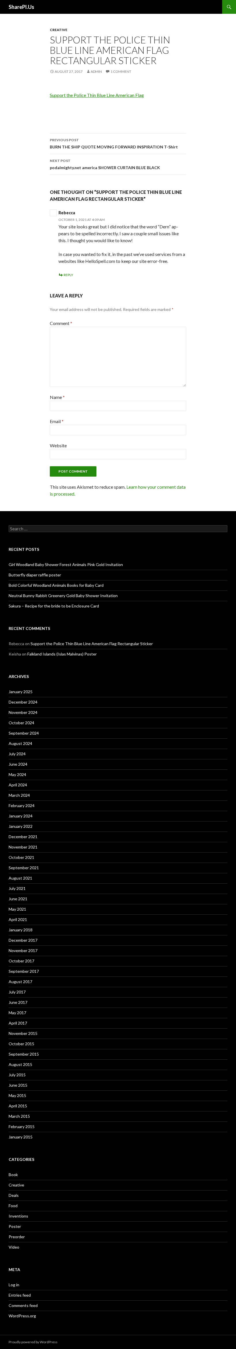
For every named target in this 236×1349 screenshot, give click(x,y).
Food (13, 1205)
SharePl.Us (21, 7)
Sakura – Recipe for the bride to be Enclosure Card (54, 605)
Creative (58, 30)
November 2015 (23, 1033)
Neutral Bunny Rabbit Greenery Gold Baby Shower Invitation (63, 595)
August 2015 (20, 1064)
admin (96, 71)
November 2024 (23, 712)
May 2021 (17, 909)
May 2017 (17, 1012)
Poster (15, 1226)
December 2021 (23, 836)
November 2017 (23, 950)
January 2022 (21, 826)
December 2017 (23, 940)
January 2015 (21, 1136)
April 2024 (18, 784)
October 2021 (21, 857)
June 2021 (18, 898)
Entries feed (20, 1295)
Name (57, 397)
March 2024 (19, 795)
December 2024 (23, 702)
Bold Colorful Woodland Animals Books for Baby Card (56, 585)
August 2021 (20, 878)
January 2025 (21, 691)
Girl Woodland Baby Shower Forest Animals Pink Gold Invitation (66, 564)
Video (14, 1247)
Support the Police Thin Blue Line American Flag (97, 95)
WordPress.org (22, 1315)
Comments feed (23, 1305)
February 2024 (22, 805)
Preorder (17, 1236)
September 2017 (24, 971)
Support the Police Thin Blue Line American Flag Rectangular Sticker (92, 643)
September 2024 (24, 733)
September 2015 (24, 1054)
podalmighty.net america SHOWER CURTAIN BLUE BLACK (105, 164)
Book (13, 1174)
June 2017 (18, 1002)
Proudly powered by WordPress (33, 1342)
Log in (14, 1284)
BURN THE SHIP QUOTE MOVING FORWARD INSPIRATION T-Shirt (114, 143)
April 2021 (18, 919)
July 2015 (17, 1074)
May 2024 (17, 774)
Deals (14, 1195)
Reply (68, 275)
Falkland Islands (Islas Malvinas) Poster (62, 653)
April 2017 (18, 1023)
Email (57, 421)
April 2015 (18, 1105)
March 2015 (19, 1116)
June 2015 (18, 1085)
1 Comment (121, 71)
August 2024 (20, 743)
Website (58, 445)
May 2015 (17, 1095)
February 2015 (22, 1126)
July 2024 (17, 753)
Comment (61, 323)
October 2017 (21, 960)
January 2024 (21, 815)
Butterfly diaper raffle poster (35, 574)
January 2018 (21, 929)
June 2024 (18, 764)
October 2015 (21, 1043)
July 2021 (17, 888)
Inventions (18, 1216)
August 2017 (20, 981)
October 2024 (21, 722)
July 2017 (17, 991)
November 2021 (23, 846)
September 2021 (24, 867)
